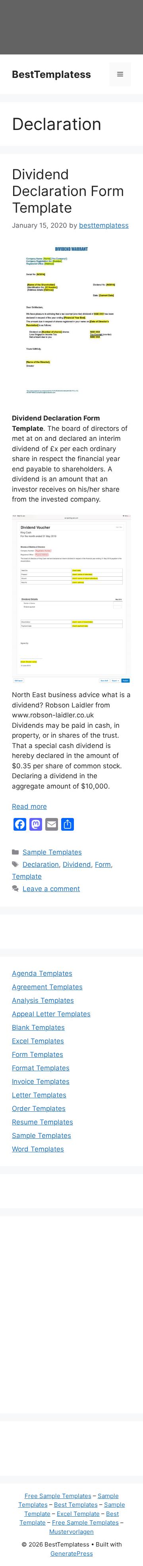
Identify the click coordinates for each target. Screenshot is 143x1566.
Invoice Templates (41, 1081)
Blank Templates (38, 1027)
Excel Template (78, 1514)
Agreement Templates (47, 987)
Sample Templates (52, 852)
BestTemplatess (51, 74)
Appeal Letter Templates (51, 1014)
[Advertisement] (71, 1320)
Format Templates (41, 1068)
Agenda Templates (42, 973)
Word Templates (38, 1149)
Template (27, 876)
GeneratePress (71, 1553)
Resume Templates (42, 1122)
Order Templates (39, 1108)
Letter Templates (39, 1095)
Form (103, 864)
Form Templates (37, 1054)
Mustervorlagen (71, 1531)
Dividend (77, 864)
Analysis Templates (43, 1000)
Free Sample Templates (58, 1496)
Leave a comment (51, 889)
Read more (29, 806)
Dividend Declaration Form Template (68, 191)
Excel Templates (38, 1041)
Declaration (41, 864)
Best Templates (76, 1504)
